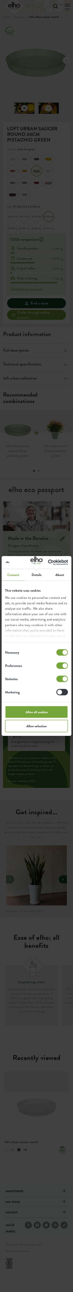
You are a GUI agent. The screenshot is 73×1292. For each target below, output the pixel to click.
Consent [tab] (13, 574)
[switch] (62, 665)
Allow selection (36, 726)
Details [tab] (37, 574)
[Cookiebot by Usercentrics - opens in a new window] (51, 562)
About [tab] (59, 574)
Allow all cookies (37, 712)
